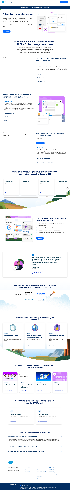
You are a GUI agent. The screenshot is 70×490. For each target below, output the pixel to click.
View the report (24, 390)
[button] (67, 187)
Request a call (13, 421)
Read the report (46, 7)
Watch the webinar (8, 390)
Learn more (7, 192)
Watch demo (40, 143)
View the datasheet (58, 390)
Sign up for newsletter (42, 421)
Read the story (37, 272)
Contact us (6, 31)
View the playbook (41, 390)
